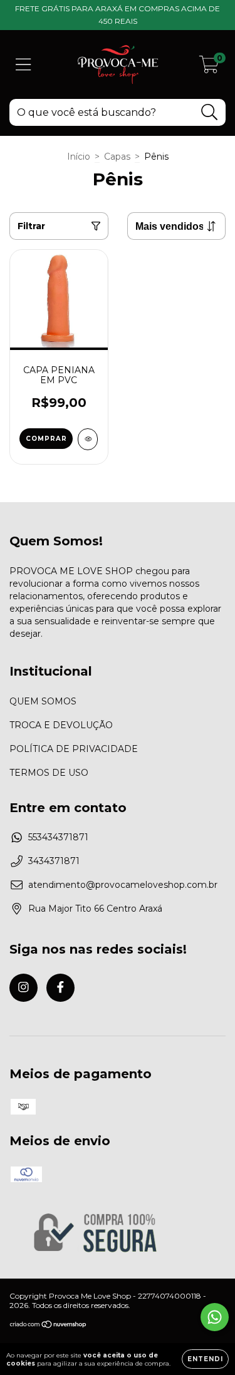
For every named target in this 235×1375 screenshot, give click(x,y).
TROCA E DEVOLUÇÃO (61, 725)
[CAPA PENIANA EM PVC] (88, 439)
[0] (209, 67)
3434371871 (54, 861)
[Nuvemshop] (48, 1326)
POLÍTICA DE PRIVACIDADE (73, 748)
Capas (117, 156)
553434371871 (58, 837)
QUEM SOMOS (42, 701)
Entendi (205, 1359)
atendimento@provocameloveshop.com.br (122, 884)
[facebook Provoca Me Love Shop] (60, 988)
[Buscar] (209, 112)
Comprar (46, 439)
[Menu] (23, 64)
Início (78, 156)
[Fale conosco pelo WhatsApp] (215, 1317)
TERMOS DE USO (48, 772)
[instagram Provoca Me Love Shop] (23, 988)
